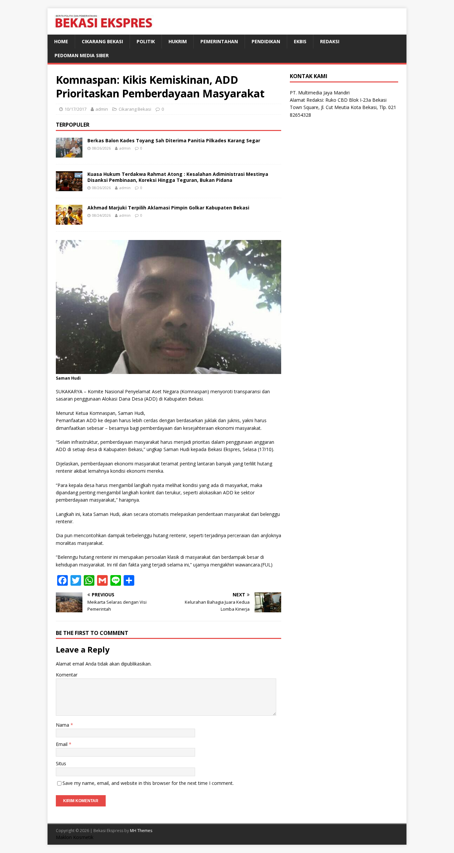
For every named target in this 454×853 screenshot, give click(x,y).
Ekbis (300, 41)
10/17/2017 (75, 109)
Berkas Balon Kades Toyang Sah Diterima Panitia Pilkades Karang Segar (173, 140)
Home (61, 41)
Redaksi (329, 41)
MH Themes (141, 830)
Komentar (66, 674)
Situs (61, 763)
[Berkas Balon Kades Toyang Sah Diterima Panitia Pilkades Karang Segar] (69, 153)
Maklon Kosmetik (74, 837)
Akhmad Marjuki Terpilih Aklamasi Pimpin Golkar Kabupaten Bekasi (168, 207)
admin (101, 109)
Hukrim (178, 41)
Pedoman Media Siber (82, 55)
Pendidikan (266, 41)
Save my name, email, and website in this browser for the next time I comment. (148, 783)
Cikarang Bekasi (102, 41)
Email (62, 744)
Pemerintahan (219, 41)
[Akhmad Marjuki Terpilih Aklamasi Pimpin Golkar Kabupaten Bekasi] (69, 220)
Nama (63, 725)
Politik (146, 41)
